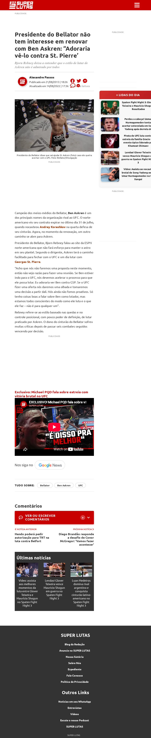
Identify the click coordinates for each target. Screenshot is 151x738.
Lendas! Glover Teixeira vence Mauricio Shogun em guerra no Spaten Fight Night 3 (54, 589)
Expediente (74, 669)
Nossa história (75, 656)
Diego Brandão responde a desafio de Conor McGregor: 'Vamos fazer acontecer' (76, 539)
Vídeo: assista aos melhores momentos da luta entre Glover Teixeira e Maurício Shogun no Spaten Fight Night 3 (27, 593)
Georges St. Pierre (27, 262)
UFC (80, 485)
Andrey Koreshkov (53, 227)
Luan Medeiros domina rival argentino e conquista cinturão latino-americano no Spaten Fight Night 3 (81, 593)
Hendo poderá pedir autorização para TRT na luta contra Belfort (32, 537)
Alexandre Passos (41, 77)
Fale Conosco (74, 675)
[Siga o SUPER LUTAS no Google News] (41, 469)
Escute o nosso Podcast (74, 720)
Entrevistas (75, 707)
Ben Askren (64, 485)
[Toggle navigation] (137, 5)
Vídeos (74, 714)
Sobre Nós (74, 663)
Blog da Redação (75, 644)
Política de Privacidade (75, 681)
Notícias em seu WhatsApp (74, 701)
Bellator (45, 485)
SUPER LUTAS (74, 726)
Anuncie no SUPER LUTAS (74, 650)
